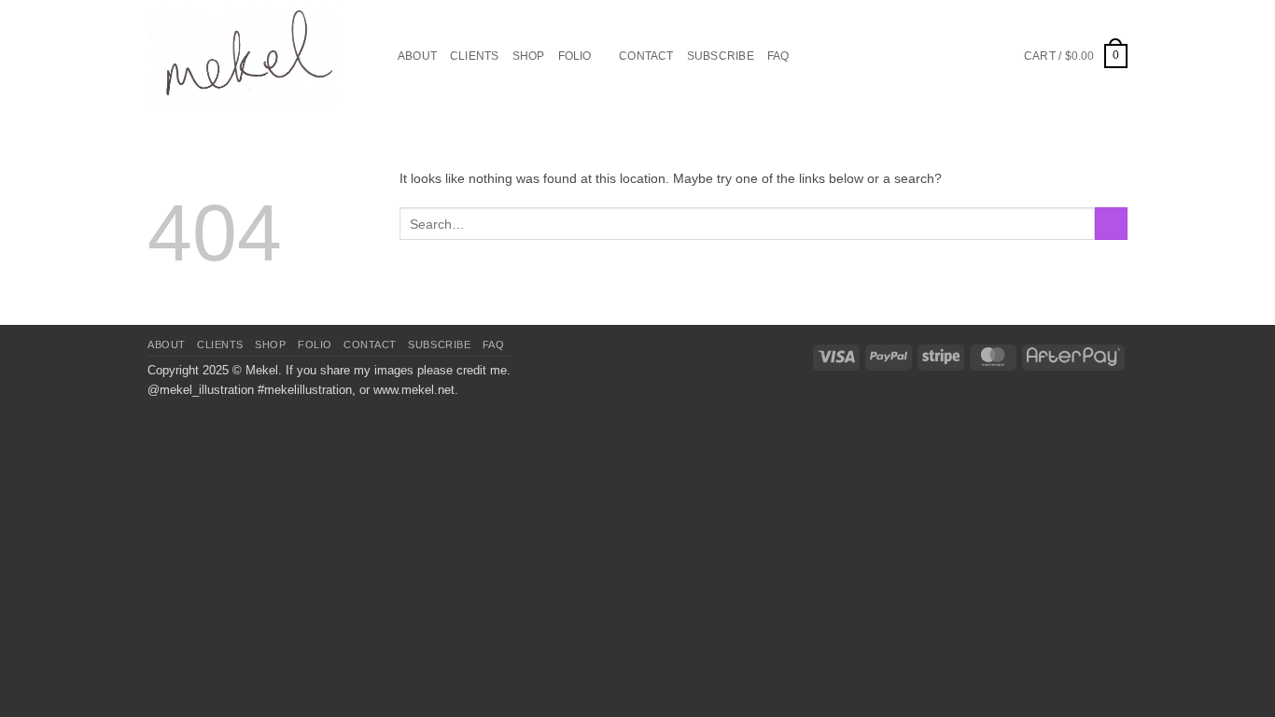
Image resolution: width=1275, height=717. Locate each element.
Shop (528, 56)
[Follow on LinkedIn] (1000, 55)
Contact (646, 56)
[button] (1076, 56)
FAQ (778, 56)
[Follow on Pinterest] (978, 55)
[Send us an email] (956, 55)
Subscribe (720, 56)
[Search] (378, 56)
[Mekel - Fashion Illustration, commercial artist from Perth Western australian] (245, 56)
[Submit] (1111, 224)
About (417, 56)
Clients (474, 56)
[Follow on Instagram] (934, 55)
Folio (575, 56)
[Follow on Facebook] (912, 55)
